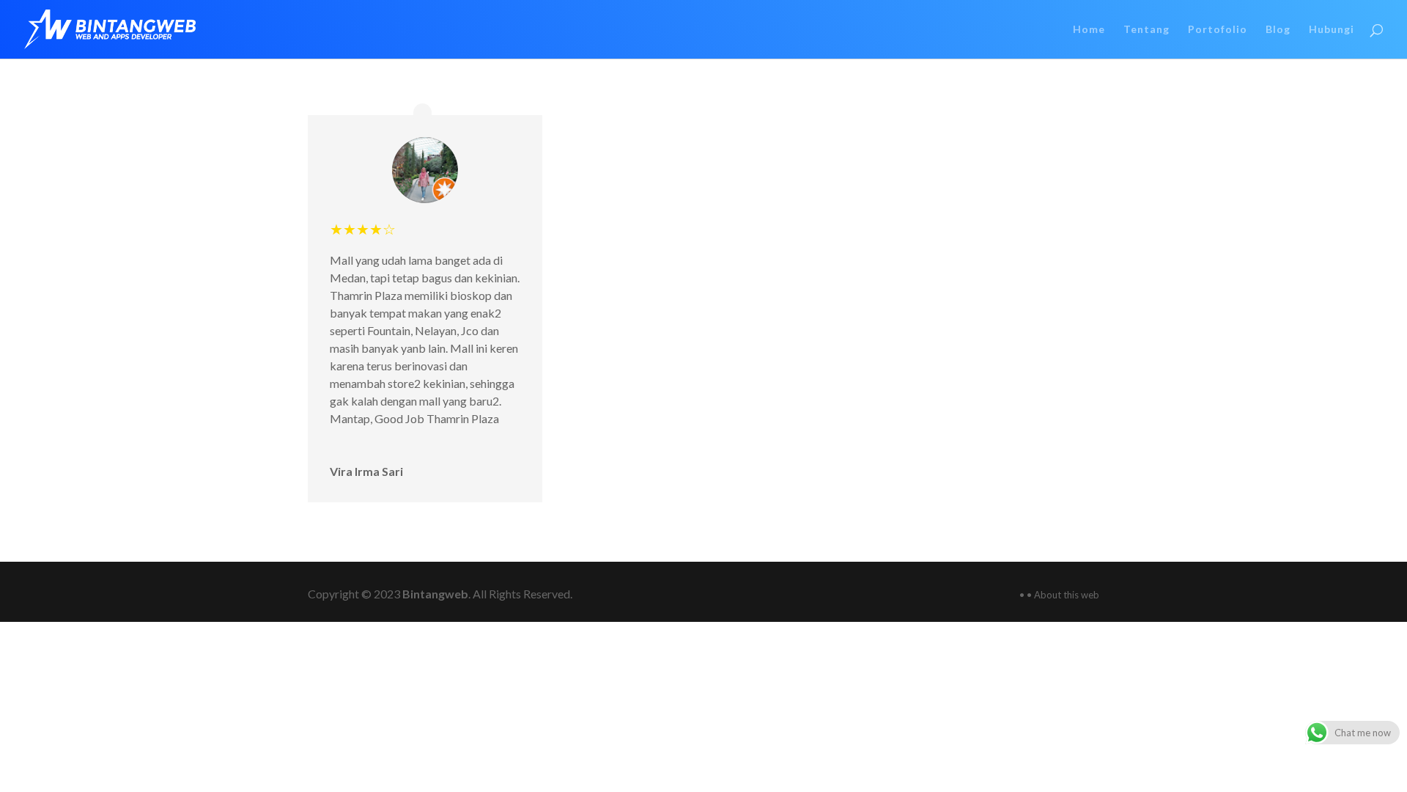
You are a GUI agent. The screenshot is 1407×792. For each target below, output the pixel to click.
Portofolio (1217, 29)
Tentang (1146, 29)
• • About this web (1059, 595)
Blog (1278, 29)
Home (1089, 29)
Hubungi (1331, 29)
